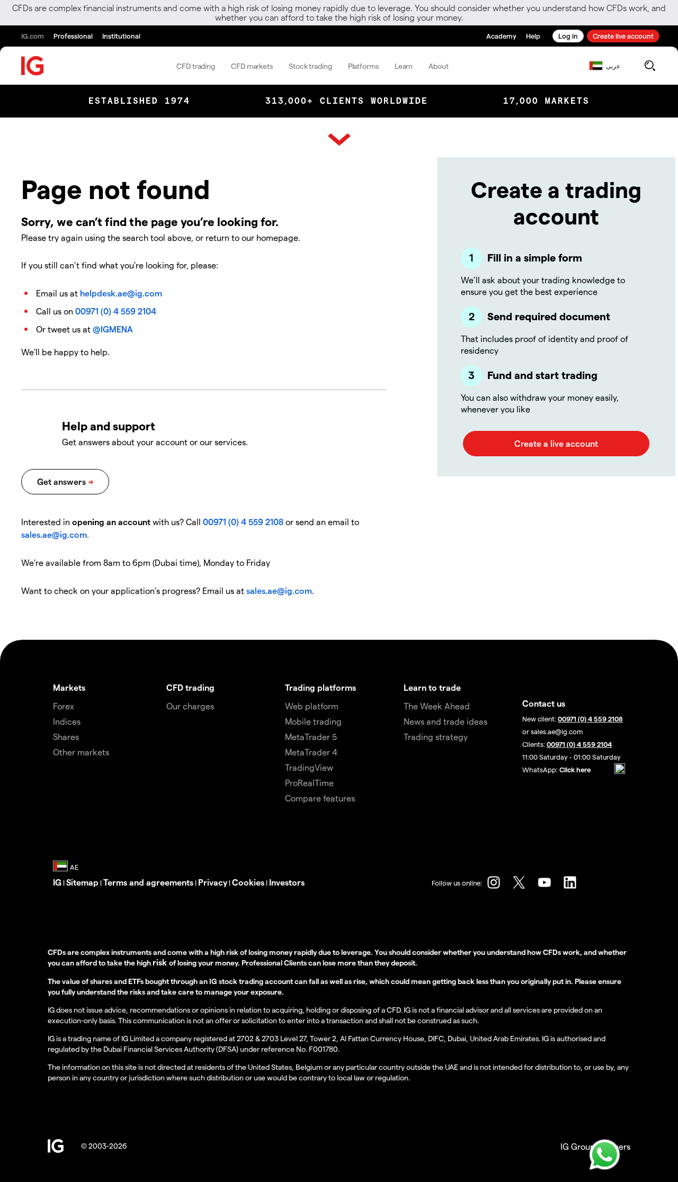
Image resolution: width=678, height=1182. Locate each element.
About (439, 65)
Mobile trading (313, 721)
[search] (650, 65)
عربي (613, 65)
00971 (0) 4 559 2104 (115, 311)
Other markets (81, 752)
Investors (287, 882)
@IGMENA (113, 329)
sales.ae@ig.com (54, 534)
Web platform (311, 706)
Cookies (248, 882)
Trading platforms (320, 687)
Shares (66, 737)
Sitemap (82, 882)
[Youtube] (544, 882)
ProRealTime (309, 783)
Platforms (363, 65)
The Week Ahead (437, 706)
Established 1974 (139, 100)
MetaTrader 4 (311, 752)
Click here (575, 769)
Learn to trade (432, 687)
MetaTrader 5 (311, 737)
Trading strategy (436, 737)
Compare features (320, 798)
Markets (69, 687)
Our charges (190, 706)
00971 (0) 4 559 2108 (243, 522)
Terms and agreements (148, 882)
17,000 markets (546, 100)
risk (161, 962)
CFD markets (252, 65)
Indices (67, 721)
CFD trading (195, 65)
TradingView (309, 767)
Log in (568, 36)
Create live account (623, 36)
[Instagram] (493, 882)
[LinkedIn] (570, 882)
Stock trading (310, 65)
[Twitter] (519, 882)
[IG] (32, 66)
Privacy (212, 882)
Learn (404, 65)
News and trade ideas (445, 721)
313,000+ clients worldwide (346, 100)
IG (57, 882)
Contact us (543, 703)
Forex (63, 706)
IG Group (577, 1146)
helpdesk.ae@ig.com (121, 293)
